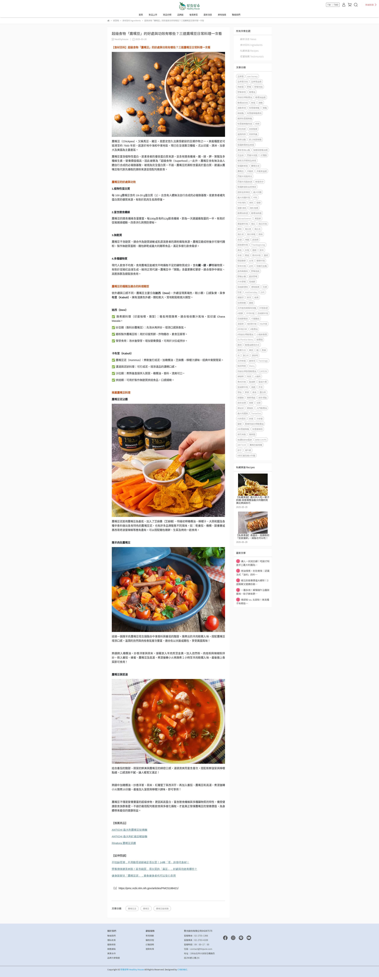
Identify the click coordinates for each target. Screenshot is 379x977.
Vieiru (252, 365)
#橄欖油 (254, 329)
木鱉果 (250, 171)
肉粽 (257, 123)
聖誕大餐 (262, 381)
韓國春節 (241, 260)
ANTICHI (129, 829)
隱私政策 (111, 940)
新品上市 (153, 14)
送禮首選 (241, 302)
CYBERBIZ (182, 969)
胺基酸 (240, 397)
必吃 (251, 265)
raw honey (252, 76)
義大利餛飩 (242, 413)
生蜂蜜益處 (256, 81)
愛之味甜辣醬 (255, 139)
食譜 (239, 239)
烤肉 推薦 (253, 207)
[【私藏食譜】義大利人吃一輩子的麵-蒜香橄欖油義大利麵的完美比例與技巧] (252, 485)
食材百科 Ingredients (251, 45)
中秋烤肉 (241, 202)
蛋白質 (263, 392)
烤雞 (247, 239)
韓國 (247, 255)
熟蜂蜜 (240, 86)
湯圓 (253, 387)
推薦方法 (241, 350)
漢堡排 (240, 323)
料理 (247, 250)
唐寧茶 (252, 360)
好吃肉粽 (241, 128)
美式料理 (241, 381)
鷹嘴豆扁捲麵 (162, 908)
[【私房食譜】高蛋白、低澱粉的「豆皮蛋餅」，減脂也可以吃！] (252, 523)
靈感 (266, 255)
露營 (239, 423)
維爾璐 (259, 339)
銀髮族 (250, 408)
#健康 (240, 313)
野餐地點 (258, 86)
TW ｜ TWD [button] (332, 4)
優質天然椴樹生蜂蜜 (246, 160)
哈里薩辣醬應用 (254, 113)
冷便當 (259, 418)
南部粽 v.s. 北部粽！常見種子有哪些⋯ (252, 601)
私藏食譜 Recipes (249, 50)
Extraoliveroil (244, 218)
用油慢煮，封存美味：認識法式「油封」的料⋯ (252, 572)
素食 (254, 392)
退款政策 (150, 948)
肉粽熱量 (253, 134)
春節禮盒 (251, 397)
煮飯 (264, 350)
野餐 (249, 86)
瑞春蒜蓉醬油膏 (260, 149)
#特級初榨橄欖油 (245, 334)
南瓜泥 (240, 234)
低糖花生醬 (261, 265)
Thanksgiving (258, 244)
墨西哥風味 (242, 271)
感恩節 (255, 239)
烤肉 (251, 202)
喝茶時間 (241, 365)
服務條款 (111, 944)
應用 (239, 344)
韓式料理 (256, 255)
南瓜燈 (248, 228)
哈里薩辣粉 (257, 429)
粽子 (239, 450)
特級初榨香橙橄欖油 (246, 371)
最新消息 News (248, 39)
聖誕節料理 (242, 387)
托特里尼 (241, 418)
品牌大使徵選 (113, 957)
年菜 (239, 255)
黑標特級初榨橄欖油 (254, 423)
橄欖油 (252, 91)
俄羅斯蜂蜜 (242, 165)
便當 (251, 418)
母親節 (252, 281)
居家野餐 (253, 276)
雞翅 (251, 302)
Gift (263, 292)
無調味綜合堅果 (244, 439)
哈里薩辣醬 (254, 107)
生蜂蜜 (240, 76)
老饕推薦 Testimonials (252, 56)
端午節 (248, 450)
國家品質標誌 (243, 192)
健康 (258, 202)
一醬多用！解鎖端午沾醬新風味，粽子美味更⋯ (252, 591)
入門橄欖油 (261, 408)
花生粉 (240, 155)
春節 (254, 250)
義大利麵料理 (243, 197)
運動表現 (241, 107)
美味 (239, 228)
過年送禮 (241, 402)
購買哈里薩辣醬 (244, 118)
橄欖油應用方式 (252, 344)
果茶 (249, 297)
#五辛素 (263, 323)
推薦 (256, 297)
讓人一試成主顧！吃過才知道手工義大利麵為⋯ (252, 563)
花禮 (265, 286)
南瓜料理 (262, 223)
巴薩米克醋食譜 (244, 181)
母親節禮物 (242, 286)
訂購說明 (150, 944)
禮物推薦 (255, 286)
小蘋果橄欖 (261, 334)
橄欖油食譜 (242, 213)
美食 (239, 250)
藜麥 (247, 392)
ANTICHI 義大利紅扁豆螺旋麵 (129, 836)
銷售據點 (111, 948)
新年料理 (241, 265)
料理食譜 (263, 307)
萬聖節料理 (242, 223)
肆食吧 (255, 355)
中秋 (255, 197)
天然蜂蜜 (241, 360)
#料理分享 (242, 329)
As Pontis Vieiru (245, 339)
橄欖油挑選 (256, 213)
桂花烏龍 (241, 434)
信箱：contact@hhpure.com (198, 948)
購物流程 (150, 940)
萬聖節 (258, 218)
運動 (260, 102)
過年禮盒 (262, 397)
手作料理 (250, 313)
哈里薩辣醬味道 (244, 123)
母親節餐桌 (242, 318)
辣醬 (265, 107)
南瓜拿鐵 (251, 234)
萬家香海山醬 (243, 149)
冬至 (260, 387)
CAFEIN (263, 371)
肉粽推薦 (253, 128)
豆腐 (258, 402)
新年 (262, 250)
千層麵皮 (255, 318)
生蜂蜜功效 (242, 81)
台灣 (251, 260)
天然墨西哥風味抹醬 (246, 307)
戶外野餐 (241, 281)
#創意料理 (251, 323)
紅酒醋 (264, 155)
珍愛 (239, 292)
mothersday (251, 292)
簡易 (260, 234)
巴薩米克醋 (252, 155)
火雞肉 (257, 376)
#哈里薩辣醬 (243, 429)
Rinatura (124, 843)
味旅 (249, 376)
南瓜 (253, 223)
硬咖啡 (240, 376)
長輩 (251, 402)
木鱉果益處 (261, 171)
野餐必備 (241, 276)
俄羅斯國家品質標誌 (246, 186)
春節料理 (260, 260)
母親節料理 (263, 313)
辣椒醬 (240, 113)
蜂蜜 (253, 102)
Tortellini (256, 413)
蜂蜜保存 (259, 181)
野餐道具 (255, 271)
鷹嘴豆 (146, 908)
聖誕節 (252, 381)
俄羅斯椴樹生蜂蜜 (245, 144)
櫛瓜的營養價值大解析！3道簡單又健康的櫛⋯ (252, 582)
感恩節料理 (242, 244)
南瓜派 (257, 228)
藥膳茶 (240, 297)
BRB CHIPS (260, 439)
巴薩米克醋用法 (244, 176)
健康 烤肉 (241, 207)
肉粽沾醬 (241, 139)
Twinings (263, 360)
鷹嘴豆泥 (132, 908)
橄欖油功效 (242, 102)
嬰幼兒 (240, 408)
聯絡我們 (236, 14)
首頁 (141, 14)
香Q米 (246, 355)
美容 (251, 350)
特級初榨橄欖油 (244, 97)
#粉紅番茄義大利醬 (246, 455)
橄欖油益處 (260, 97)
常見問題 (150, 935)
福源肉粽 (241, 134)
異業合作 (111, 953)
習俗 (239, 392)
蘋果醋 (252, 434)
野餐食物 (241, 91)
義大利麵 (257, 192)
